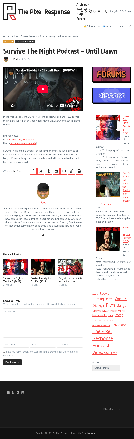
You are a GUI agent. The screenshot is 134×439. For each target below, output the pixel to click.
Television (118, 325)
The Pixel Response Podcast (102, 338)
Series (97, 320)
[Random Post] (129, 26)
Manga (121, 305)
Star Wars (108, 320)
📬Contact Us (109, 26)
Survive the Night (29, 36)
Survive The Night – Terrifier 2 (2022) (13, 280)
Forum (80, 18)
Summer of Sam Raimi (101, 325)
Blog (79, 14)
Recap (119, 315)
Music (110, 315)
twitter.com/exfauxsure (21, 139)
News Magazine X (90, 433)
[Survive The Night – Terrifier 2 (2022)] (108, 127)
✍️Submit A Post (92, 26)
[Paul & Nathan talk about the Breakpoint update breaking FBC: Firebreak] (108, 184)
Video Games (104, 352)
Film (110, 305)
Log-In (121, 26)
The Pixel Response (44, 11)
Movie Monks (99, 315)
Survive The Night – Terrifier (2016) (41, 280)
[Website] (43, 235)
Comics (121, 298)
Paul (15, 59)
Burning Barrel (102, 299)
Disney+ (98, 305)
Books (104, 293)
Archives (96, 362)
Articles (81, 4)
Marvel (96, 310)
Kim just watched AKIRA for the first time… (70, 280)
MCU (105, 310)
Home (6, 36)
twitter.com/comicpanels (23, 143)
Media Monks (118, 310)
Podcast (82, 9)
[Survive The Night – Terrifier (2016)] (108, 239)
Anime (95, 294)
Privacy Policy (109, 409)
